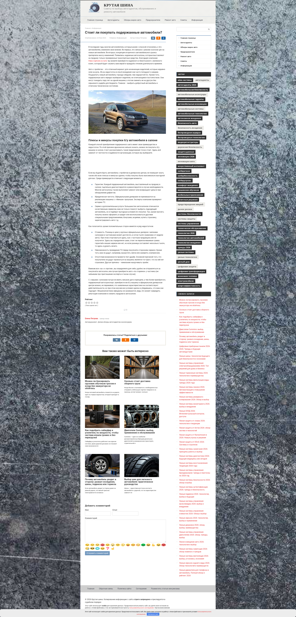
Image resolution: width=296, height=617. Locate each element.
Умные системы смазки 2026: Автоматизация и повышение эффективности (192, 390)
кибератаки (184, 171)
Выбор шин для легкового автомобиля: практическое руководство (138, 482)
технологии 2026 (186, 233)
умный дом (184, 262)
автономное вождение (189, 118)
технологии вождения (189, 242)
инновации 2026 (186, 156)
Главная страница (95, 20)
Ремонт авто (170, 20)
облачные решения (187, 199)
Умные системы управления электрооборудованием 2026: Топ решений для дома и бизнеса (194, 366)
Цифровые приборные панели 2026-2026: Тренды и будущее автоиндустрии (194, 349)
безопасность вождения (190, 128)
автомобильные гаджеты (191, 99)
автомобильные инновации (192, 104)
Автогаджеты (113, 20)
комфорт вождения (188, 185)
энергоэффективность (189, 285)
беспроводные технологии (191, 137)
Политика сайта (124, 589)
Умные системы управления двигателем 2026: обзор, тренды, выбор (193, 535)
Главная (90, 589)
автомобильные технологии (192, 113)
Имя (87, 510)
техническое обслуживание (192, 228)
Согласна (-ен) (153, 614)
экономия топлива (187, 276)
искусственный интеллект (191, 166)
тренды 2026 (184, 247)
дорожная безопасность (190, 147)
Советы (183, 20)
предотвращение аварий (190, 204)
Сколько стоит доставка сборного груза (137, 382)
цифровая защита (187, 266)
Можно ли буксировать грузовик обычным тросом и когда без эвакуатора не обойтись (100, 385)
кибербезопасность (187, 175)
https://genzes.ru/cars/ (97, 61)
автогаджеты (202, 80)
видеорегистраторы (188, 142)
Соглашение (141, 589)
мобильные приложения (190, 195)
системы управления (188, 223)
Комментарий (91, 518)
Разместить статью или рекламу (165, 589)
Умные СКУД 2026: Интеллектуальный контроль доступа (191, 414)
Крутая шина (118, 5)
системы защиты (186, 219)
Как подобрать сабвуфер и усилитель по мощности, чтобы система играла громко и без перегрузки (102, 434)
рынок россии (185, 209)
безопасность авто (187, 123)
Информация (197, 20)
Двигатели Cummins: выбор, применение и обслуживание (139, 431)
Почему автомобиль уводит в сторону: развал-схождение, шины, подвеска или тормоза (100, 482)
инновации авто (186, 161)
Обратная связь (106, 589)
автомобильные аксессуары (192, 94)
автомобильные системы (191, 109)
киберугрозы (184, 180)
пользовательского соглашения (141, 608)
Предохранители (153, 20)
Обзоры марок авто (132, 20)
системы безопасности (189, 214)
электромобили (186, 281)
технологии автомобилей (191, 238)
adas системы (185, 80)
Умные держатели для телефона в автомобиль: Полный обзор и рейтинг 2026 (194, 573)
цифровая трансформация (191, 271)
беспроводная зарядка (189, 132)
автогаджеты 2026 (187, 85)
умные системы (186, 252)
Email (115, 510)
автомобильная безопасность (193, 89)
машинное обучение (188, 190)
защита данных (186, 152)
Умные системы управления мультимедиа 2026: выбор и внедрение (191, 504)
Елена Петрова (91, 318)
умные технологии (187, 257)
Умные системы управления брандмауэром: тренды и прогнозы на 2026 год (194, 473)
